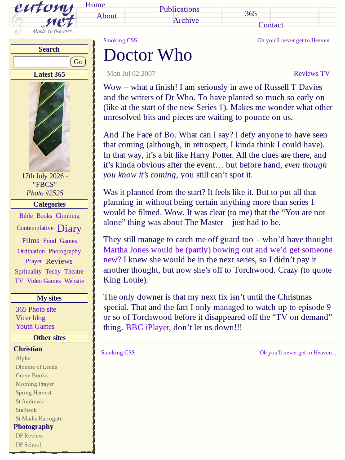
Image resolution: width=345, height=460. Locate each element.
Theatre (74, 271)
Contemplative (35, 227)
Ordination (31, 251)
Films (31, 240)
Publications (179, 8)
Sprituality (28, 271)
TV (19, 280)
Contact (270, 24)
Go (78, 62)
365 (251, 13)
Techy (53, 271)
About (107, 15)
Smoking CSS (120, 40)
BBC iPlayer (147, 327)
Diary (69, 228)
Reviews (59, 261)
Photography (65, 251)
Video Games (44, 280)
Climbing (68, 215)
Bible (26, 215)
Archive (186, 20)
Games (68, 240)
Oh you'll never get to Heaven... (295, 40)
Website (74, 280)
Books (44, 215)
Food (49, 240)
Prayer (34, 261)
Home (95, 4)
